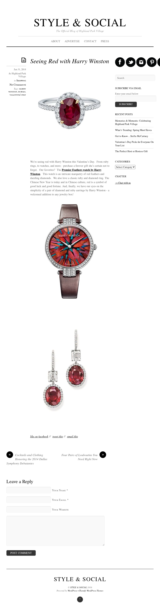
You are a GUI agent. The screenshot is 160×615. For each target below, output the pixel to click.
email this (72, 436)
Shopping (21, 80)
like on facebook (39, 436)
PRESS (105, 41)
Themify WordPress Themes (91, 590)
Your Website (60, 509)
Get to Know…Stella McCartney (131, 136)
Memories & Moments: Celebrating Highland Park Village (133, 122)
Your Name (59, 490)
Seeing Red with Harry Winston (69, 61)
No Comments (18, 84)
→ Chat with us (123, 182)
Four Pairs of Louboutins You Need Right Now (82, 457)
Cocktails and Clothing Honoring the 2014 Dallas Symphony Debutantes (26, 459)
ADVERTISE (72, 41)
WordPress (72, 590)
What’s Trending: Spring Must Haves (133, 130)
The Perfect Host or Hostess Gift (131, 151)
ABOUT (55, 41)
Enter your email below (126, 93)
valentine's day (18, 94)
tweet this (57, 436)
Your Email (59, 500)
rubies (21, 91)
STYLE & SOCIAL (80, 22)
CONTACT (90, 41)
